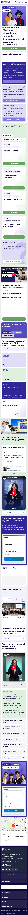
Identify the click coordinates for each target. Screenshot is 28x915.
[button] (14, 473)
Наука (4, 901)
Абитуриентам (6, 892)
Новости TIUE (7, 599)
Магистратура (7, 218)
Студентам (5, 897)
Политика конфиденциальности (8, 913)
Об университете (7, 906)
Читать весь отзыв (7, 461)
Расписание (5, 887)
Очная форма (7, 135)
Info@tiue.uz (6, 865)
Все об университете (10, 349)
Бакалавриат (7, 144)
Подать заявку (14, 48)
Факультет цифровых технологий (12, 147)
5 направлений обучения (12, 119)
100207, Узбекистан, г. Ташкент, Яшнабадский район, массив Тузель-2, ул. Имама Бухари (12, 856)
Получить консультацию (12, 261)
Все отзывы (7, 512)
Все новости (7, 638)
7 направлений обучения (12, 100)
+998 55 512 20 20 (9, 861)
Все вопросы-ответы (10, 758)
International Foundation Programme (13, 874)
